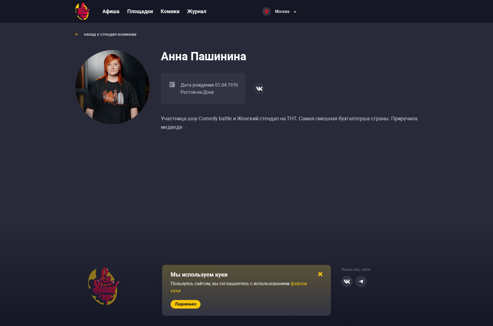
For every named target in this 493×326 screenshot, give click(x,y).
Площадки (140, 11)
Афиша (111, 11)
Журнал (196, 11)
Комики (170, 11)
